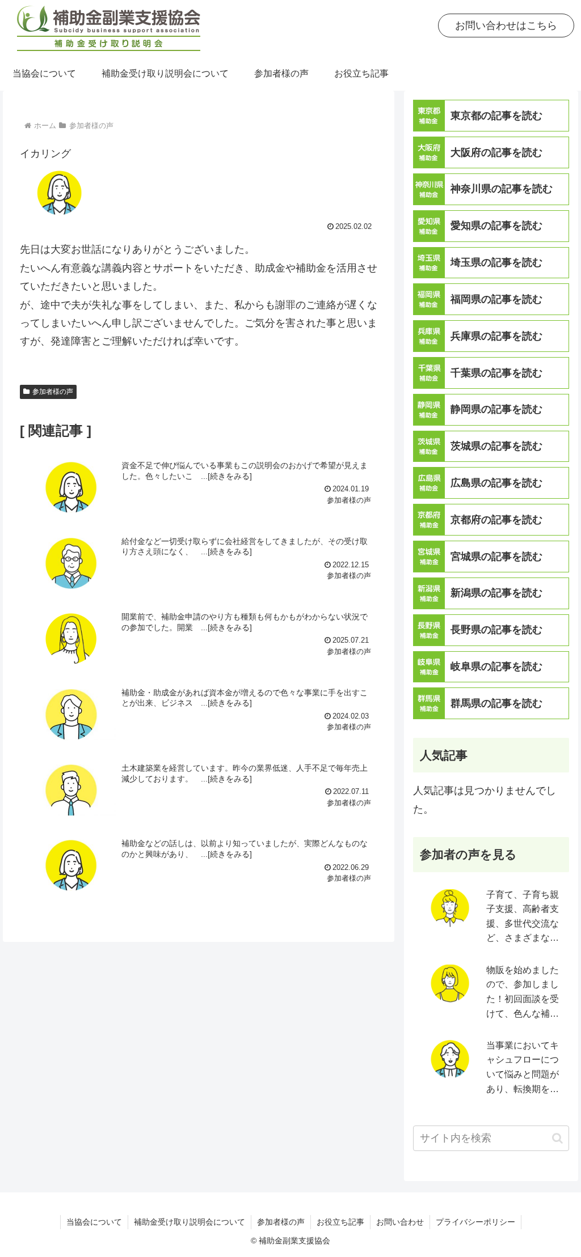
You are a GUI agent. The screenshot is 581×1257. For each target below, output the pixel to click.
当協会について (94, 1221)
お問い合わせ (400, 1221)
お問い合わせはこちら (506, 25)
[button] (557, 1138)
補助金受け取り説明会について (189, 1221)
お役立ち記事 (340, 1221)
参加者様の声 (52, 392)
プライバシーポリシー (475, 1221)
